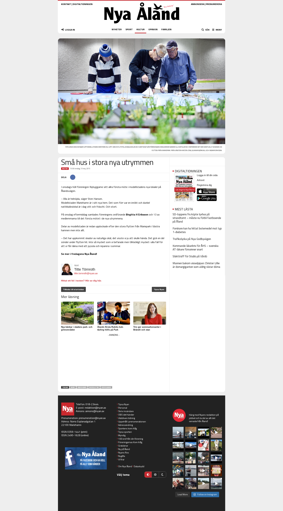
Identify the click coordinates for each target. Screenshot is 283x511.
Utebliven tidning (126, 418)
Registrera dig (204, 185)
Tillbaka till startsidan (73, 289)
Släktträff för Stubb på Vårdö (190, 256)
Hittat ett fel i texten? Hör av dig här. (81, 280)
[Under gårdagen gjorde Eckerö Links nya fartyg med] (190, 445)
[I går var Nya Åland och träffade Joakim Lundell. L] (178, 483)
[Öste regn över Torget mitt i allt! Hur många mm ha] (203, 470)
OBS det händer (126, 414)
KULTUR (140, 29)
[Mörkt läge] (162, 475)
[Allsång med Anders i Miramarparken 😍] (216, 457)
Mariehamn (82, 387)
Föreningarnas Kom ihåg (130, 442)
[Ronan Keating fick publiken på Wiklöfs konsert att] (203, 457)
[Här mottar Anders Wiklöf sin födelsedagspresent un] (178, 470)
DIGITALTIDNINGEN (83, 4)
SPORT (129, 29)
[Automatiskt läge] (148, 475)
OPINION (153, 29)
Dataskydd (139, 466)
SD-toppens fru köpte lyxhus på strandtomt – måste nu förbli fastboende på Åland (197, 218)
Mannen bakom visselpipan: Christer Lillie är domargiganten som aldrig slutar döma (196, 265)
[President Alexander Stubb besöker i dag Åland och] (216, 432)
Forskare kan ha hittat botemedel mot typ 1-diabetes (197, 230)
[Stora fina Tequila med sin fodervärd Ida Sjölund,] (216, 445)
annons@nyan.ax (94, 411)
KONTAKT (66, 4)
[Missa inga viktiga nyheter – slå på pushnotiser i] (203, 445)
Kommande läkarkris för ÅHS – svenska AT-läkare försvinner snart (195, 248)
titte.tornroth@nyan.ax (86, 273)
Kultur (65, 169)
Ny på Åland (124, 449)
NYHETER (117, 29)
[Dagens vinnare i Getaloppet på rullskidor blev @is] (203, 483)
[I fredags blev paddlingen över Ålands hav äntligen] (178, 432)
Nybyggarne (106, 387)
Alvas (73, 387)
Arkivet (200, 180)
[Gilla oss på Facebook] (86, 458)
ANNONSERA (197, 4)
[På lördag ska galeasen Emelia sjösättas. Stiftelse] (190, 483)
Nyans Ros (123, 452)
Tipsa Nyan (159, 289)
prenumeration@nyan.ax (92, 418)
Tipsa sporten (125, 432)
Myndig (121, 435)
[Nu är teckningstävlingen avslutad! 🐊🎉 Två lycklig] (216, 470)
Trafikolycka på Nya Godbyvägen (192, 239)
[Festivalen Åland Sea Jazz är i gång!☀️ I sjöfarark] (190, 432)
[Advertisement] (113, 360)
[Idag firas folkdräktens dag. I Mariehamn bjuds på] (178, 457)
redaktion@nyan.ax (95, 408)
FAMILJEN (166, 29)
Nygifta (121, 456)
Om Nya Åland (125, 466)
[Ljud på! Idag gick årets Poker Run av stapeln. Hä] (216, 483)
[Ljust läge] (155, 475)
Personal (122, 407)
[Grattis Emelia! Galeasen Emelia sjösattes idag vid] (190, 470)
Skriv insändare (126, 411)
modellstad (94, 387)
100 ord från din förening (130, 438)
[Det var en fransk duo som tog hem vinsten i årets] (178, 445)
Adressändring (125, 425)
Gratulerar (123, 445)
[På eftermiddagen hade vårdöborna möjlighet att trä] (203, 432)
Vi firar (121, 459)
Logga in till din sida (207, 175)
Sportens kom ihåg (127, 428)
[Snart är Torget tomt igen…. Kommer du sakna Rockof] (190, 457)
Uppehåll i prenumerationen (132, 421)
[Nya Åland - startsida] (141, 24)
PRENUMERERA (214, 4)
